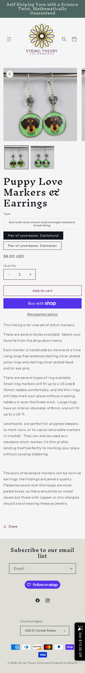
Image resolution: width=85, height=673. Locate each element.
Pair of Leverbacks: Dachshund (33, 235)
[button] (9, 39)
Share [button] (13, 526)
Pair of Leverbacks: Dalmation (32, 246)
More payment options (42, 314)
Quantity (9, 265)
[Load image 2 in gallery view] (42, 157)
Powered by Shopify (65, 662)
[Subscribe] (71, 568)
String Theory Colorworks (34, 662)
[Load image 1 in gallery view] (16, 157)
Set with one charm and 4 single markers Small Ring (42, 224)
